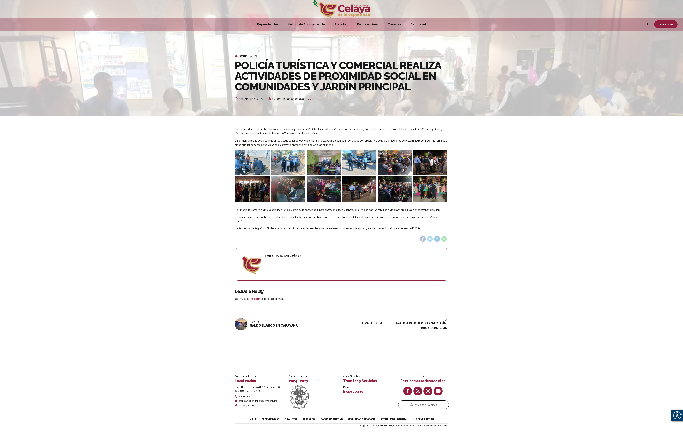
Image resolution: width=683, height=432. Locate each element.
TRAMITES (291, 418)
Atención (341, 24)
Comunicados (248, 56)
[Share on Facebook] (423, 239)
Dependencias (267, 24)
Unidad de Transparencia (306, 24)
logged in (255, 298)
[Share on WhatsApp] (444, 239)
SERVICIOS (308, 418)
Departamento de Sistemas (436, 425)
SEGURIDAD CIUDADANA (361, 418)
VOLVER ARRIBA (425, 418)
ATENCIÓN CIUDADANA (394, 418)
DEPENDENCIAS (270, 418)
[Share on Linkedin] (437, 239)
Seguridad (418, 24)
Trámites (394, 24)
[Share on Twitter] (430, 239)
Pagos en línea (367, 24)
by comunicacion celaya (288, 99)
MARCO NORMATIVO (331, 418)
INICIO (252, 418)
